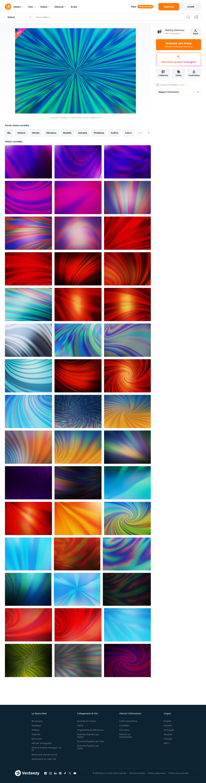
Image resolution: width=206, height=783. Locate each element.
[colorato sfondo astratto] (127, 233)
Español (168, 725)
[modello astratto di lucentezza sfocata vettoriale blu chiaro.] (127, 553)
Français (168, 738)
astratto (82, 132)
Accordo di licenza (86, 721)
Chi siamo (124, 729)
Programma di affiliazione (90, 729)
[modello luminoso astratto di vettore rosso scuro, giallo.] (78, 375)
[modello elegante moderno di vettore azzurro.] (77, 589)
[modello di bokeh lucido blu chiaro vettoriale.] (28, 411)
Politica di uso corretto (178, 773)
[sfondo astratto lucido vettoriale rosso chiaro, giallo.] (28, 518)
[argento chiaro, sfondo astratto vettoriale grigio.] (78, 660)
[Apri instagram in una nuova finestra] (50, 773)
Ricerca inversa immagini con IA (47, 749)
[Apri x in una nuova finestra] (70, 773)
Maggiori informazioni (169, 92)
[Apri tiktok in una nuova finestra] (65, 773)
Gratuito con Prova (179, 44)
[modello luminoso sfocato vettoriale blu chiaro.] (127, 624)
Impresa (36, 734)
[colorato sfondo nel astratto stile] (28, 304)
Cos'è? (182, 85)
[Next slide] (146, 133)
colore (128, 132)
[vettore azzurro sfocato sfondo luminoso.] (78, 411)
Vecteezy (36, 725)
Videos (43, 6)
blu (9, 132)
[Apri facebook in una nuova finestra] (45, 773)
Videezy (35, 729)
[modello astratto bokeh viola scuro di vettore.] (127, 660)
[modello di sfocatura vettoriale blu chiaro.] (28, 340)
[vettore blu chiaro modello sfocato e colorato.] (78, 340)
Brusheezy (37, 721)
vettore (21, 132)
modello (67, 132)
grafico (114, 132)
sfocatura (51, 132)
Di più (74, 6)
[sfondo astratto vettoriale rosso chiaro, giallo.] (127, 375)
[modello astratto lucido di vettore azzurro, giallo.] (78, 447)
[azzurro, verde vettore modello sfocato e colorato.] (127, 482)
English (167, 721)
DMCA (80, 725)
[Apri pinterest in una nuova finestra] (60, 773)
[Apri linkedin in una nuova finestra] (55, 773)
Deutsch (168, 734)
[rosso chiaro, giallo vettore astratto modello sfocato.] (78, 518)
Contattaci (124, 725)
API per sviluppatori (42, 743)
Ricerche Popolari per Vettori (88, 735)
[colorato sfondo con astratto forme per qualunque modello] (28, 161)
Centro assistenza (128, 721)
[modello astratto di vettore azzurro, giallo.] (28, 447)
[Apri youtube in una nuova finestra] (75, 773)
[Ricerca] (188, 17)
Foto (30, 6)
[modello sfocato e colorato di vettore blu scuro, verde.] (28, 589)
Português (169, 729)
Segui (195, 33)
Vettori (17, 6)
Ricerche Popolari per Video (88, 747)
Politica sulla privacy (157, 773)
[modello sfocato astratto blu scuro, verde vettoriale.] (127, 447)
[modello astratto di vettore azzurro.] (28, 375)
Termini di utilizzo (137, 773)
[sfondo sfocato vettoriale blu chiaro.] (28, 553)
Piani (133, 6)
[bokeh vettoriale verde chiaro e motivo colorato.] (28, 660)
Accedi (190, 6)
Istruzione (37, 738)
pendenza (99, 132)
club (141, 132)
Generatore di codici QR (44, 759)
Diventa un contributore (125, 735)
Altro (166, 743)
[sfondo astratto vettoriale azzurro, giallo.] (127, 411)
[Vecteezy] (8, 7)
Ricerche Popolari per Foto (90, 741)
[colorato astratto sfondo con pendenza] (28, 482)
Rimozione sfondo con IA (44, 754)
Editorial (59, 6)
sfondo (35, 132)
